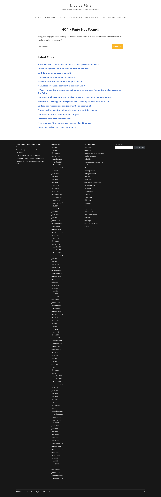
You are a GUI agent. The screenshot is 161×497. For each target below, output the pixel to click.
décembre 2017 (56, 194)
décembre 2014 (56, 247)
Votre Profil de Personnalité (114, 17)
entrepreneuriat (90, 174)
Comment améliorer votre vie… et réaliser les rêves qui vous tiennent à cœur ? (75, 97)
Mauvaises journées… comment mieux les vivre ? (61, 86)
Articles (62, 17)
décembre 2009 (57, 411)
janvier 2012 (55, 338)
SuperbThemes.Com (45, 492)
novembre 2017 (56, 197)
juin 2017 (54, 212)
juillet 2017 (55, 209)
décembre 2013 (56, 270)
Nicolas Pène (80, 5)
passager (87, 203)
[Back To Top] (144, 492)
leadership (88, 188)
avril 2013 (54, 294)
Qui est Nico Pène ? (92, 17)
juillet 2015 (55, 235)
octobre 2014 (56, 253)
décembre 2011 (56, 341)
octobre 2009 (56, 417)
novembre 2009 (57, 414)
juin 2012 (54, 323)
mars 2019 (55, 185)
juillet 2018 (55, 191)
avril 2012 (54, 329)
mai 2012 (54, 326)
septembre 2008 (57, 449)
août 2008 (55, 452)
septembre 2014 (57, 256)
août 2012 (54, 317)
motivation (88, 197)
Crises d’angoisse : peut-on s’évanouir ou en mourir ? (63, 69)
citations (87, 150)
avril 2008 (55, 464)
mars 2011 (54, 367)
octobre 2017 (56, 200)
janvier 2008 (55, 473)
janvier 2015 (55, 244)
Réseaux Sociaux (75, 17)
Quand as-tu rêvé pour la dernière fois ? (57, 127)
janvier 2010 (55, 408)
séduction (88, 218)
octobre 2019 (56, 165)
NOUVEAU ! (38, 17)
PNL (85, 206)
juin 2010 (54, 394)
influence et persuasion (92, 182)
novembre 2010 (56, 379)
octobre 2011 (55, 347)
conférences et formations (94, 153)
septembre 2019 (57, 168)
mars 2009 (55, 437)
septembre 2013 (57, 279)
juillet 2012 (55, 320)
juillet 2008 (55, 455)
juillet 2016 (55, 215)
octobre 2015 (56, 229)
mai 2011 (54, 361)
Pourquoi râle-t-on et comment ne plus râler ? (60, 81)
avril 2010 (54, 399)
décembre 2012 (56, 306)
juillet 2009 (55, 426)
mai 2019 (54, 179)
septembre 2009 (57, 420)
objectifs (87, 200)
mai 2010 (54, 396)
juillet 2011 (54, 355)
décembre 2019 (56, 159)
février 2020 (55, 153)
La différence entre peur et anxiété (54, 73)
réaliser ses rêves (90, 215)
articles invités (89, 144)
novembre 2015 (56, 226)
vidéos (86, 226)
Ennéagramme (50, 17)
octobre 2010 (56, 382)
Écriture (87, 165)
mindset (87, 194)
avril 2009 (55, 435)
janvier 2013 (55, 303)
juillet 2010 (55, 391)
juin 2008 (54, 458)
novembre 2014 (56, 250)
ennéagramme (89, 171)
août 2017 (54, 206)
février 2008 (55, 470)
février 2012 (55, 335)
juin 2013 (54, 288)
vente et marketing (91, 223)
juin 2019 (54, 177)
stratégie (87, 221)
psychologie (88, 209)
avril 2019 (54, 182)
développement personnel (93, 162)
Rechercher (119, 144)
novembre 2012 (56, 308)
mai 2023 (54, 150)
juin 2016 (54, 218)
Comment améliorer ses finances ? (55, 118)
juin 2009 (54, 429)
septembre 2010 (57, 385)
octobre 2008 (56, 446)
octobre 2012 (56, 311)
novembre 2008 (57, 443)
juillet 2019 (55, 174)
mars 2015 (55, 238)
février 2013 (55, 300)
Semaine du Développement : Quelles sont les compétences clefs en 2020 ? (74, 101)
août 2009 (55, 423)
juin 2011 (54, 358)
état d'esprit (88, 177)
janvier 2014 (55, 268)
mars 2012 (55, 332)
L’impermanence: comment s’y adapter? (57, 77)
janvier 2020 (55, 156)
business (87, 147)
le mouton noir (89, 185)
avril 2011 (54, 364)
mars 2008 (55, 467)
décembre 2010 (56, 376)
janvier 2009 (55, 440)
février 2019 (55, 188)
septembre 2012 (57, 314)
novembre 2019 (56, 162)
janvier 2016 (55, 221)
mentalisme (88, 191)
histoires (87, 179)
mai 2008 (54, 461)
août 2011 (54, 352)
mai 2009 (54, 432)
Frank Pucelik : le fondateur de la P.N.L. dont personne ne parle (68, 64)
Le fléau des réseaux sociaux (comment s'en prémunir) (64, 106)
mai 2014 (54, 262)
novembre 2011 (56, 344)
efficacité (87, 168)
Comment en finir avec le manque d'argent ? (59, 114)
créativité (87, 159)
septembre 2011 (56, 350)
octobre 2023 (56, 144)
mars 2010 (55, 402)
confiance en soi (90, 156)
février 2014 (55, 265)
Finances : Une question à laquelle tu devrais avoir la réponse (67, 110)
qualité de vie (88, 212)
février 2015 (55, 241)
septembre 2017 (57, 203)
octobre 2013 (56, 276)
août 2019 (54, 171)
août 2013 (54, 282)
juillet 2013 (55, 285)
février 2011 (55, 370)
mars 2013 (55, 297)
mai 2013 (54, 291)
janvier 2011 (55, 373)
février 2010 (55, 405)
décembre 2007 (57, 476)
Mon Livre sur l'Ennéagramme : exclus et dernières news (65, 123)
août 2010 (54, 388)
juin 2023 (54, 147)
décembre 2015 (56, 223)
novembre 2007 (57, 479)
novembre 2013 (56, 273)
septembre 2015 (57, 232)
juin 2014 (54, 259)
